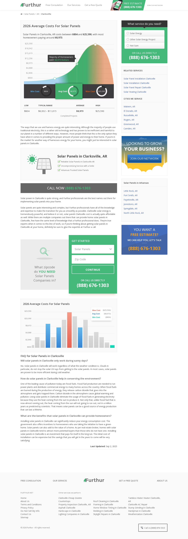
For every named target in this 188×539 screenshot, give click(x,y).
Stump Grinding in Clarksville (141, 507)
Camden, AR (129, 128)
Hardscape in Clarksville (69, 510)
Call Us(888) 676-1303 (154, 528)
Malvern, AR (129, 106)
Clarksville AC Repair (137, 504)
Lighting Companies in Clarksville (73, 514)
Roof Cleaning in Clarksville (106, 501)
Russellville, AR (131, 115)
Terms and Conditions (31, 504)
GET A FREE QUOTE (128, 480)
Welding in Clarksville (103, 510)
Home (23, 498)
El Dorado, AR (130, 111)
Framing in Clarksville (103, 504)
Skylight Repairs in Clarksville (106, 514)
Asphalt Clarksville (66, 507)
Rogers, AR (129, 119)
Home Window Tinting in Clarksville (109, 507)
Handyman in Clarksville (139, 510)
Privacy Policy (27, 507)
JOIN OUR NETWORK (144, 158)
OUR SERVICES (60, 480)
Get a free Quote (93, 5)
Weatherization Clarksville (140, 514)
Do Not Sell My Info (30, 510)
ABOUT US (162, 480)
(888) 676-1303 (93, 285)
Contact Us (26, 514)
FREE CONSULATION (31, 480)
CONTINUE (93, 269)
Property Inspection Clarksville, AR (74, 504)
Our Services (73, 5)
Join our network (155, 5)
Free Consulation (54, 5)
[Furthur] (31, 5)
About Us (25, 501)
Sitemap (24, 517)
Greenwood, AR (131, 124)
